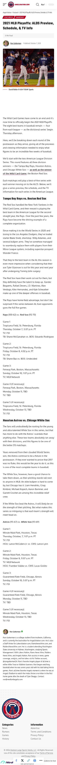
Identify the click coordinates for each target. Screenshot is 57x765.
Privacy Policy (30, 756)
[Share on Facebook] (16, 760)
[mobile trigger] (5, 4)
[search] (37, 4)
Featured (8, 17)
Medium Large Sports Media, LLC (23, 750)
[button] (28, 760)
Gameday (20, 17)
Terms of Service (46, 753)
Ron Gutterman (15, 43)
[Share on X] (22, 760)
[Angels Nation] (19, 4)
